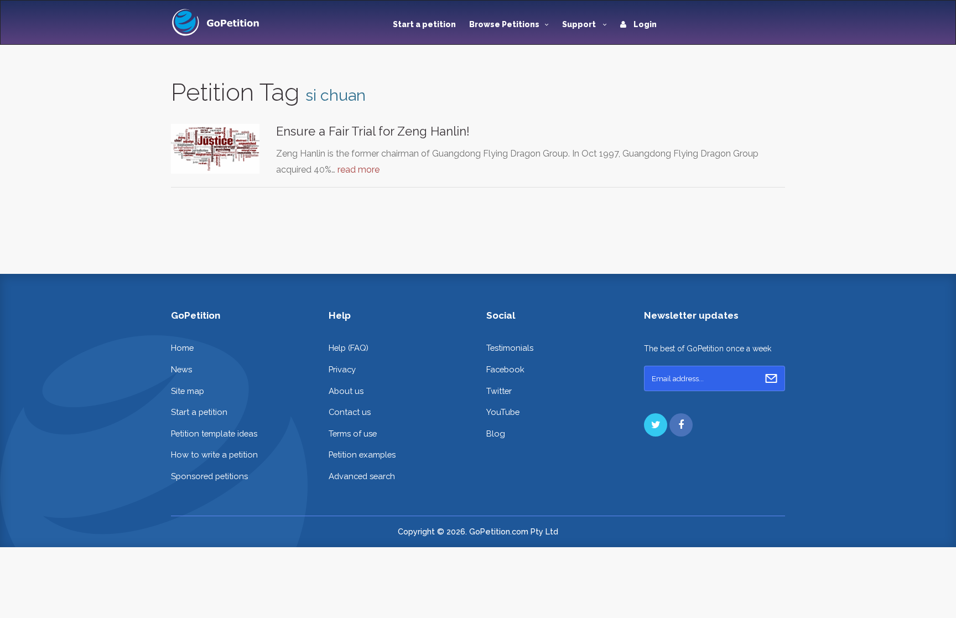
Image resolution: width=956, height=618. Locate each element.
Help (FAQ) (348, 347)
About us (346, 391)
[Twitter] (655, 425)
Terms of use (353, 433)
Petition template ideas (214, 433)
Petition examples (362, 454)
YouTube (502, 412)
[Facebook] (681, 425)
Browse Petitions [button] (504, 24)
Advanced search (362, 476)
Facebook (505, 369)
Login (644, 24)
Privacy (342, 369)
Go (771, 378)
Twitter (499, 391)
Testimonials (509, 347)
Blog (495, 433)
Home (182, 347)
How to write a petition (214, 454)
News (181, 369)
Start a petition (424, 24)
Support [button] (580, 24)
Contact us (350, 412)
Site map (187, 391)
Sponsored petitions (209, 476)
